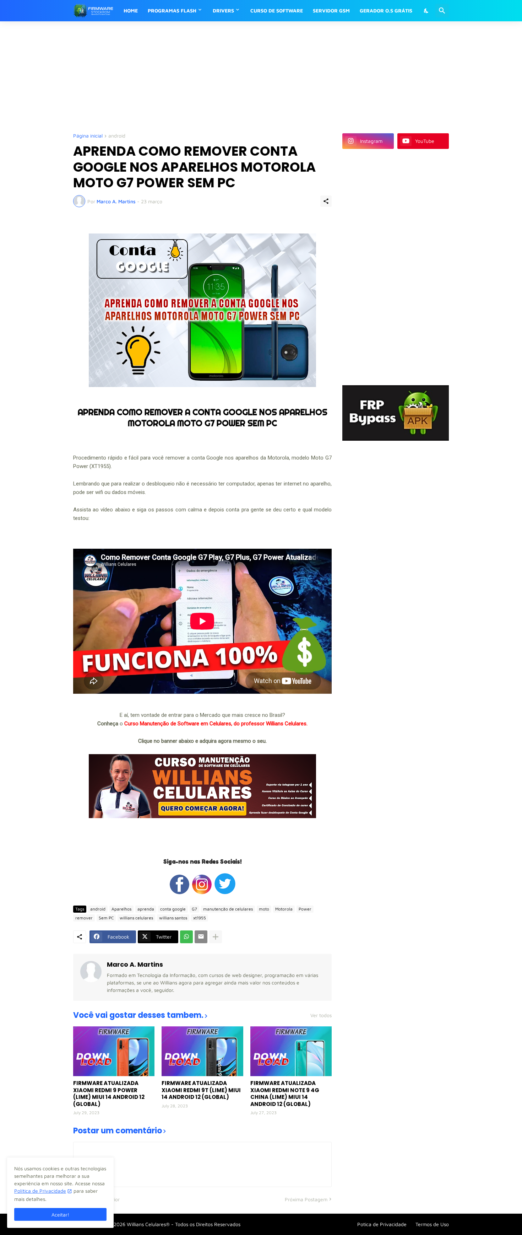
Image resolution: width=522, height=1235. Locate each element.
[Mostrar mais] (215, 936)
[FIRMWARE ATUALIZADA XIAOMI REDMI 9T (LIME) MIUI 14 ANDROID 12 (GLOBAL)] (202, 1051)
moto (264, 909)
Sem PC (106, 917)
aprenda (145, 909)
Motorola (284, 909)
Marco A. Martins (135, 964)
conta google (173, 909)
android (116, 136)
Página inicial (88, 136)
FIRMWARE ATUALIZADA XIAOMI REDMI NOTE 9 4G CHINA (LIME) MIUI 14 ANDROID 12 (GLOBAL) (284, 1093)
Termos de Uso (432, 1224)
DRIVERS (223, 10)
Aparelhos (121, 909)
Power (305, 909)
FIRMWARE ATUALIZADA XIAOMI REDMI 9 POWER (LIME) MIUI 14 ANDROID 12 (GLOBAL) (109, 1093)
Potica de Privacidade (382, 1224)
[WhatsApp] (186, 936)
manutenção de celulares (228, 909)
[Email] (201, 936)
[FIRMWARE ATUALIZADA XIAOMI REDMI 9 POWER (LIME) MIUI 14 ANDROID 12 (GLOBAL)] (113, 1051)
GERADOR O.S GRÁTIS (386, 10)
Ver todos (321, 1015)
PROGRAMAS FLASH (172, 10)
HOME (131, 10)
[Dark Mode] (426, 11)
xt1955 (199, 917)
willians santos (173, 917)
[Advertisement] (245, 76)
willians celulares (136, 917)
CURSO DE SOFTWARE (276, 10)
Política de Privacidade (40, 1191)
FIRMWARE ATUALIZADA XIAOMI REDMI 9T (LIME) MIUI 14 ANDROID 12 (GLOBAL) (201, 1090)
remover (84, 917)
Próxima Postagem (306, 1199)
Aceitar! (60, 1215)
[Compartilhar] (326, 201)
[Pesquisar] (442, 10)
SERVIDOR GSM (331, 10)
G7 (194, 909)
